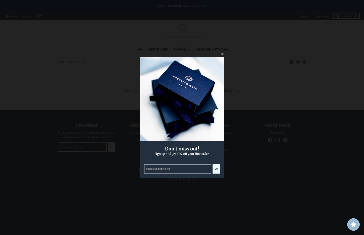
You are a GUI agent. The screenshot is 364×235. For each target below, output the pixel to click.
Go (216, 168)
